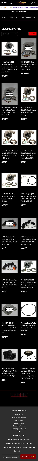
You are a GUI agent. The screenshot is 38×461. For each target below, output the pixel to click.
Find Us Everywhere (19, 417)
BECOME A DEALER (19, 11)
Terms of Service (19, 420)
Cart (34, 3)
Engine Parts (13, 17)
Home (3, 17)
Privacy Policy (19, 423)
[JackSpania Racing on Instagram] (19, 451)
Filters (32, 33)
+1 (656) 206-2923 (18, 443)
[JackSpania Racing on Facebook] (15, 451)
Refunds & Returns (19, 426)
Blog (19, 431)
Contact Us (19, 414)
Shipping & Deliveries (19, 429)
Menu (6, 2)
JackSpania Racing (13, 457)
